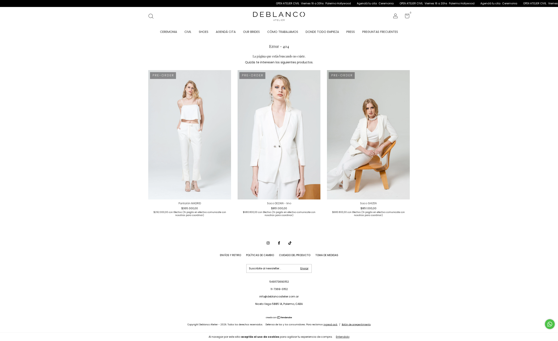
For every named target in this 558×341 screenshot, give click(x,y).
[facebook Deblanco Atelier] (279, 243)
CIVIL (187, 32)
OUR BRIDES (251, 32)
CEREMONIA (168, 32)
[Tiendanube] (279, 318)
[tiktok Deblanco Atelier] (290, 243)
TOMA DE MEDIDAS (326, 255)
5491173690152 (279, 282)
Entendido (342, 337)
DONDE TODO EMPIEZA (322, 32)
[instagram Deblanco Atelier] (268, 243)
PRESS (350, 32)
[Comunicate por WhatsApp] (550, 324)
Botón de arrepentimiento (356, 324)
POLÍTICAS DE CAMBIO (260, 255)
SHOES (203, 32)
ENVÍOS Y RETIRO (230, 255)
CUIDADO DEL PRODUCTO (294, 255)
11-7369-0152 (279, 289)
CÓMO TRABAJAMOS (282, 32)
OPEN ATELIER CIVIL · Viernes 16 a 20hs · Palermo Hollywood (294, 3)
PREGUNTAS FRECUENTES (380, 32)
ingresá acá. (330, 324)
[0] (405, 17)
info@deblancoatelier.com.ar (279, 296)
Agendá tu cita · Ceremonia (356, 3)
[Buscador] (152, 16)
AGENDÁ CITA (226, 32)
